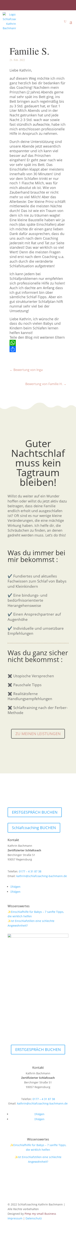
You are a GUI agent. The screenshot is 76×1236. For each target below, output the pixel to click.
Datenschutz (34, 1218)
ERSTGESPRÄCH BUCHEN (34, 812)
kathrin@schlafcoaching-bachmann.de (41, 876)
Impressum (15, 1218)
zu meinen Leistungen (38, 733)
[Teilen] (38, 349)
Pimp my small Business (40, 1213)
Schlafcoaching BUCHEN (34, 827)
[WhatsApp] (38, 343)
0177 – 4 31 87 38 (30, 871)
